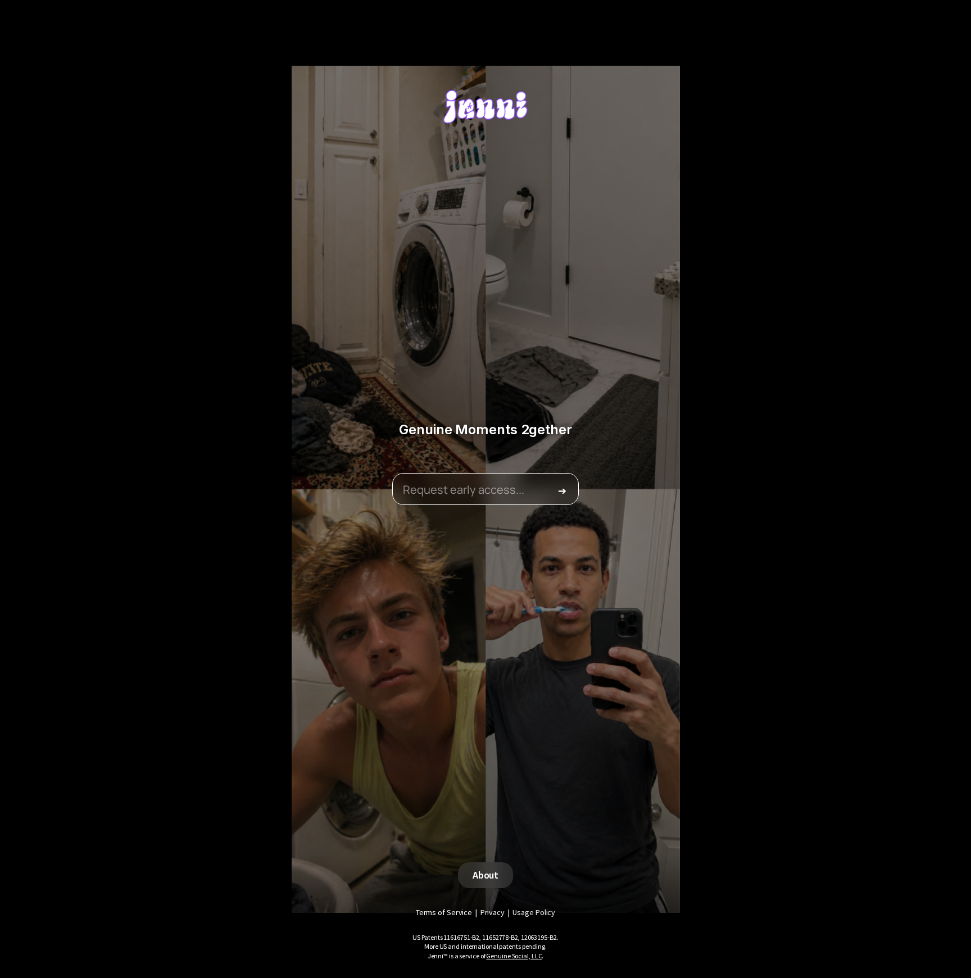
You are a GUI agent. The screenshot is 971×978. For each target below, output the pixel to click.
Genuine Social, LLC (514, 956)
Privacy (492, 912)
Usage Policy (533, 912)
